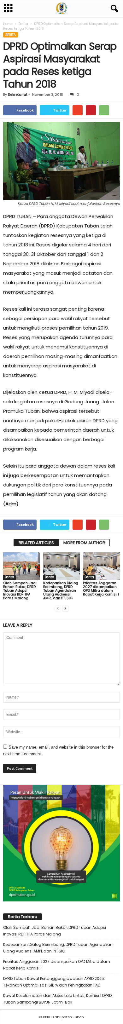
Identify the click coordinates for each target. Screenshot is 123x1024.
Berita (23, 23)
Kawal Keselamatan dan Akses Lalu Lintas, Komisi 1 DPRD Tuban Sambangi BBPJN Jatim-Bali (57, 999)
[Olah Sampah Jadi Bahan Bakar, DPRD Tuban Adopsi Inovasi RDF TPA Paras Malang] (21, 566)
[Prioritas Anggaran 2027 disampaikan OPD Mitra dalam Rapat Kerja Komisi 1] (101, 566)
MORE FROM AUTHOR (84, 543)
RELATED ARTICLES (36, 543)
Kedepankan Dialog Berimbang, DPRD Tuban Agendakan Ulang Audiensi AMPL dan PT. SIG (60, 590)
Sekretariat (17, 94)
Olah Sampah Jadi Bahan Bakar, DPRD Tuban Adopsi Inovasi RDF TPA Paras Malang (20, 590)
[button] (113, 9)
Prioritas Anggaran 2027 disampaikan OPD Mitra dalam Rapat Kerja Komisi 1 (101, 588)
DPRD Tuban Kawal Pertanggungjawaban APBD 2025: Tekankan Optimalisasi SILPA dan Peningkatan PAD (54, 982)
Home (8, 23)
